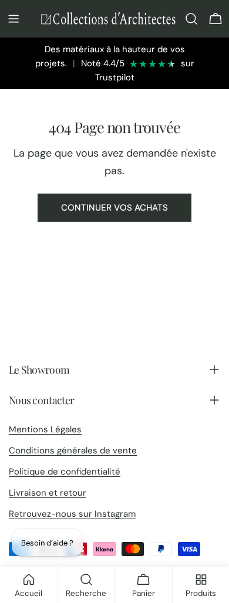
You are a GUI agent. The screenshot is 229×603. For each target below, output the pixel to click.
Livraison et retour (47, 493)
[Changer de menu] (13, 19)
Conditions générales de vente (73, 450)
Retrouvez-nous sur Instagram (72, 514)
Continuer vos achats (114, 208)
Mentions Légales (45, 429)
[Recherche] (191, 19)
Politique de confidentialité (64, 471)
